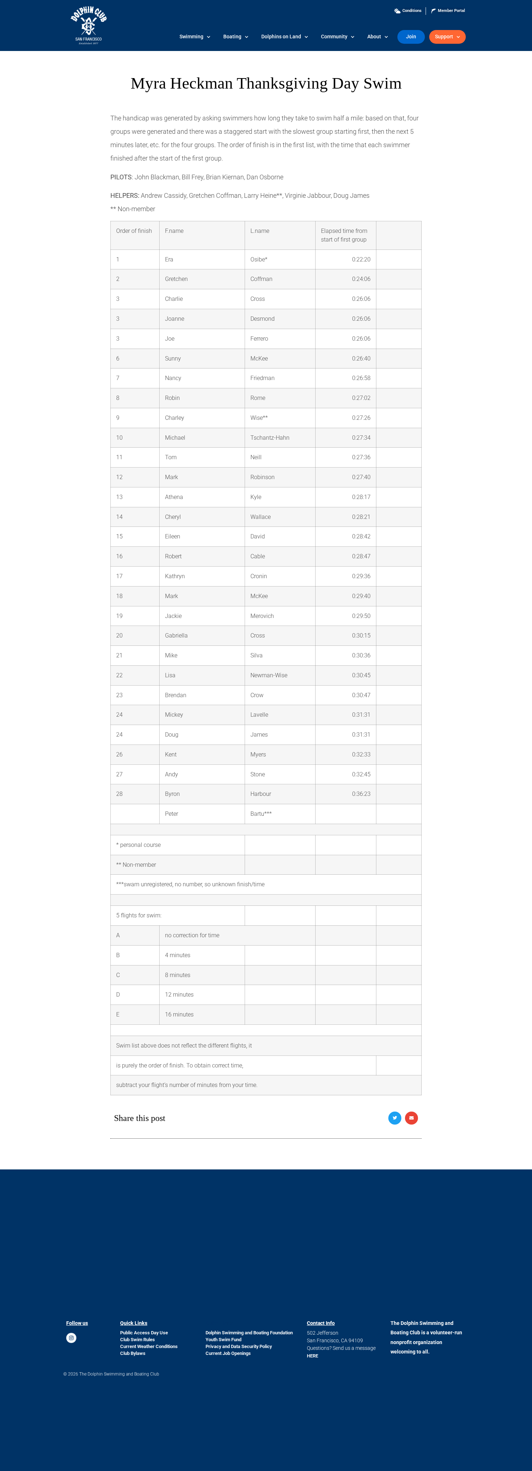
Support (444, 37)
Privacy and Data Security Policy (239, 1346)
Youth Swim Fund (223, 1339)
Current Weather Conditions (149, 1346)
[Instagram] (71, 1338)
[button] (394, 1118)
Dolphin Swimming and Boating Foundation (249, 1332)
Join (411, 37)
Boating (232, 37)
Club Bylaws (132, 1353)
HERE (312, 1356)
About (374, 37)
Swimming (191, 37)
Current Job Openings (228, 1353)
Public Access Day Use (144, 1332)
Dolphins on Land (281, 37)
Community (334, 37)
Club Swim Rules (137, 1339)
